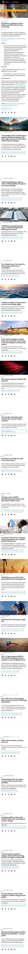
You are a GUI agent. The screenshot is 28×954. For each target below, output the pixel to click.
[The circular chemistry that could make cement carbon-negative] (14, 405)
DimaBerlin (6, 534)
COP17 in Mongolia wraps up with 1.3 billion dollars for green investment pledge (13, 184)
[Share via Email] (11, 112)
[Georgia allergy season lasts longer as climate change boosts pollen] (14, 882)
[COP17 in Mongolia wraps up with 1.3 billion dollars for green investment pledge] (14, 170)
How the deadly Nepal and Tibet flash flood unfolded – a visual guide (13, 933)
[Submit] (26, 15)
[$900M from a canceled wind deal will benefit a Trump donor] (14, 566)
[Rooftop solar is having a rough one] (14, 608)
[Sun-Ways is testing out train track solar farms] (14, 447)
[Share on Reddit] (15, 112)
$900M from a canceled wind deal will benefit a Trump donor (13, 578)
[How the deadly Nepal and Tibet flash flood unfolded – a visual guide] (14, 920)
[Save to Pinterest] (8, 112)
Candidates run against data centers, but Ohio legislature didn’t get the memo (12, 227)
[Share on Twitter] (5, 112)
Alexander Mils (6, 652)
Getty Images (6, 131)
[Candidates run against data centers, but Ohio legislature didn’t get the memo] (14, 214)
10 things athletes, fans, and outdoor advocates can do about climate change (13, 819)
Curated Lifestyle (7, 178)
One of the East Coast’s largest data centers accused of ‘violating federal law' (14, 700)
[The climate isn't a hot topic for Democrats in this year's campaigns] (14, 252)
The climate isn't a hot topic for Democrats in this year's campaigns (13, 266)
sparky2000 (6, 775)
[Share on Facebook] (2, 112)
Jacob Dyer (6, 298)
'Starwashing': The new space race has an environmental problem (12, 781)
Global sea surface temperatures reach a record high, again (13, 303)
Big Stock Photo (8, 18)
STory (5, 18)
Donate (14, 10)
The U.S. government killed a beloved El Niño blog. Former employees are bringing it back (13, 658)
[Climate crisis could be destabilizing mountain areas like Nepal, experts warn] (14, 485)
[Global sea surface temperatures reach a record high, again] (14, 291)
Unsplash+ (10, 131)
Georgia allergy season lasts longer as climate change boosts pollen (13, 895)
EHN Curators (4, 29)
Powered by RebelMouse (24, 3)
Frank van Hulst (4, 493)
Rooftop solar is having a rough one (13, 620)
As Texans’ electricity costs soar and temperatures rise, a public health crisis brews (13, 539)
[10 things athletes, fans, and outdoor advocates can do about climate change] (14, 806)
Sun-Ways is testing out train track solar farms (12, 459)
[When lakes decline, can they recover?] (14, 729)
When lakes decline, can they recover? (12, 741)
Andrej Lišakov (6, 850)
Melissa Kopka (6, 736)
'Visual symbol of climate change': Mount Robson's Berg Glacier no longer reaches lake (13, 855)
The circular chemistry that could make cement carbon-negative (11, 419)
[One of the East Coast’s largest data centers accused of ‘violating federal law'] (14, 687)
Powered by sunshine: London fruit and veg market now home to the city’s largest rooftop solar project (13, 341)
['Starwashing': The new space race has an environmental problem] (14, 767)
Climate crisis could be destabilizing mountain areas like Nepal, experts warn (12, 499)
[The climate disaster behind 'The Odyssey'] (14, 367)
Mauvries (5, 694)
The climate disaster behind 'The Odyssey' (13, 380)
